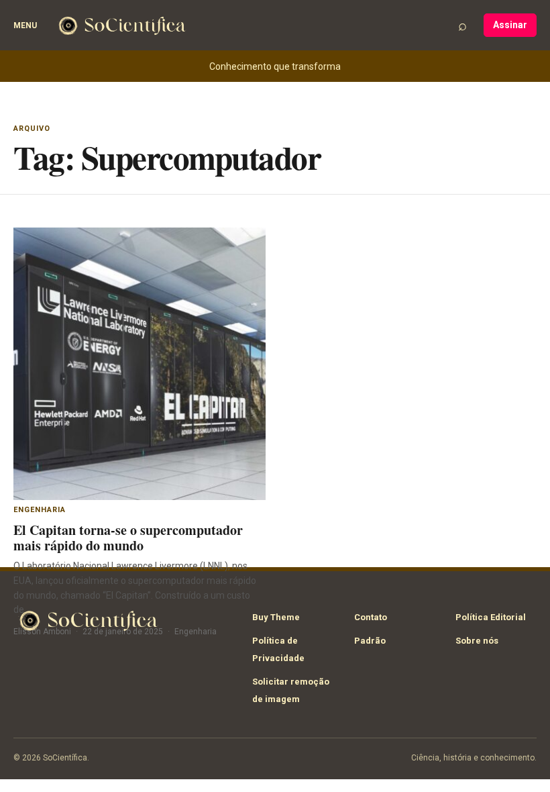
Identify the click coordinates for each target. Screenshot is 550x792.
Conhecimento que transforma (275, 66)
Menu (25, 25)
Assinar (510, 24)
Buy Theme (276, 617)
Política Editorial (490, 617)
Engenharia (39, 509)
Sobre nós (476, 641)
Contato (370, 617)
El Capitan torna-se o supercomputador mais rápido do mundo (128, 537)
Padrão (370, 641)
